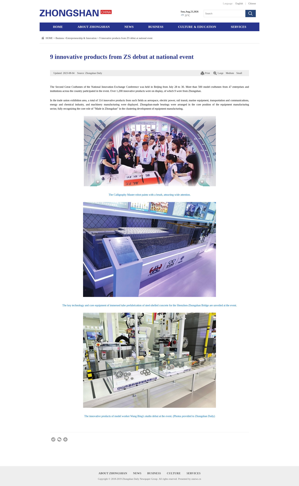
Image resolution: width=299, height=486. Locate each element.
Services (238, 27)
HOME (49, 38)
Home (58, 27)
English (239, 3)
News (129, 27)
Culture (174, 473)
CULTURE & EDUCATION (197, 27)
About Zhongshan (94, 27)
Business (155, 27)
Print (207, 73)
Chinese (252, 3)
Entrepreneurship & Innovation (81, 38)
